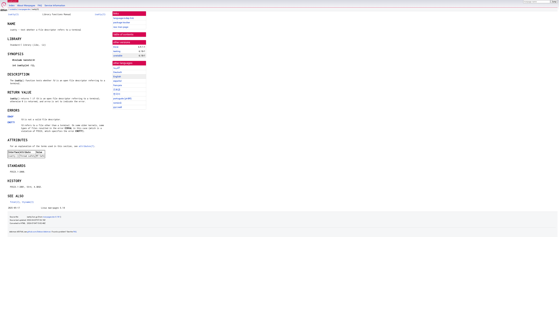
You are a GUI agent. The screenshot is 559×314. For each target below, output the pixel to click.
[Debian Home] (3, 6)
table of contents (123, 34)
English (117, 76)
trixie (115, 47)
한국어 (116, 94)
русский (117, 107)
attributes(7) (86, 146)
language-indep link (123, 18)
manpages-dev (24, 9)
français (117, 85)
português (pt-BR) (122, 98)
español (117, 81)
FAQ (40, 5)
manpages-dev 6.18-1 (51, 217)
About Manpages (26, 5)
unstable (13, 9)
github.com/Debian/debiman (39, 232)
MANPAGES (13, 1)
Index (12, 5)
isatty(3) (13, 14)
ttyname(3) (28, 202)
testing (116, 51)
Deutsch (117, 72)
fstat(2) (15, 202)
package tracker (121, 22)
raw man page (120, 27)
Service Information (55, 5)
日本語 (116, 89)
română (117, 102)
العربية (116, 67)
